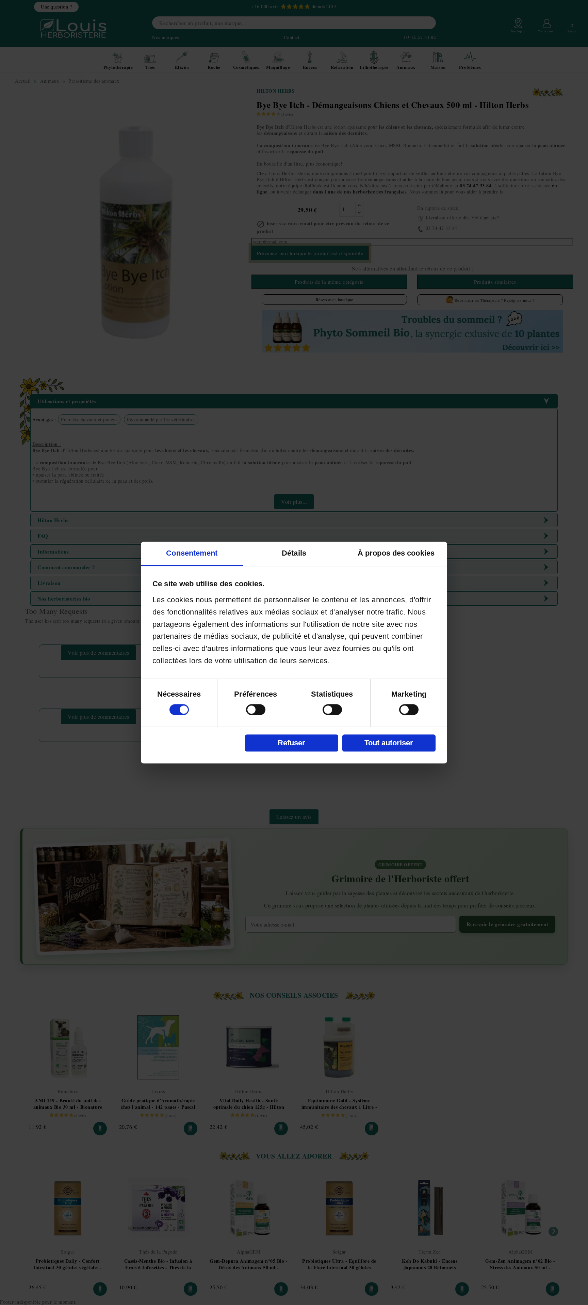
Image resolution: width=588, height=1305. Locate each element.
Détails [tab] (294, 553)
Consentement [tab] (191, 553)
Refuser (291, 743)
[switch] (255, 709)
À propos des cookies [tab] (396, 553)
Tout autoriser (388, 743)
